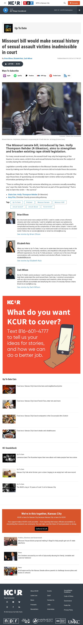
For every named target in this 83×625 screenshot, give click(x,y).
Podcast (29, 202)
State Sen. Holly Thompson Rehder (22, 194)
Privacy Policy (68, 610)
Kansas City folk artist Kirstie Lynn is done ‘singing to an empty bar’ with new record (46, 472)
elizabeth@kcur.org (24, 257)
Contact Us (50, 600)
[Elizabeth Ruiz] (10, 246)
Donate (75, 3)
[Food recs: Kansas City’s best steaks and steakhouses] (9, 434)
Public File (67, 605)
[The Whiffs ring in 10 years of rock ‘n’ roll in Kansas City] (9, 487)
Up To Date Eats (9, 379)
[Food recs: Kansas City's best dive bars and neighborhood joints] (9, 389)
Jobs (48, 604)
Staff (49, 595)
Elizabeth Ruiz (18, 58)
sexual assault (18, 207)
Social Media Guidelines (68, 591)
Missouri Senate (43, 202)
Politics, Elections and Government (30, 538)
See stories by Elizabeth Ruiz (29, 260)
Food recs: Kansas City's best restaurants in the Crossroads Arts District (42, 416)
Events (49, 591)
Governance (68, 601)
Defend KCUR (41, 529)
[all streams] (80, 10)
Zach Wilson (28, 58)
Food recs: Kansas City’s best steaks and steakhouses (36, 431)
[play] (5, 10)
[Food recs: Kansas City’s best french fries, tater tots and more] (9, 404)
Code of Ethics (68, 596)
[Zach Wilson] (10, 273)
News (20, 552)
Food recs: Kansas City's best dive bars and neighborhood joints (39, 386)
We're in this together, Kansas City (41, 513)
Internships (50, 609)
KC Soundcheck (10, 448)
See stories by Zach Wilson (28, 287)
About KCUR (34, 591)
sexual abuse (33, 207)
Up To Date (21, 28)
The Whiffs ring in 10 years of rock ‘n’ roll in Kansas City (36, 487)
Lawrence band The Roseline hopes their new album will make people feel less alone (47, 457)
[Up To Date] (8, 28)
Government (47, 207)
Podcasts (34, 604)
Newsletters (34, 609)
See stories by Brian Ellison (28, 234)
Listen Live (34, 595)
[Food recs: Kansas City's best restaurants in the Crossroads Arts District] (9, 419)
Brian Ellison (8, 58)
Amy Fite (11, 197)
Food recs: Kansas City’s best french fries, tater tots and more (39, 401)
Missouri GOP (59, 202)
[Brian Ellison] (10, 218)
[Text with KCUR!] (41, 335)
